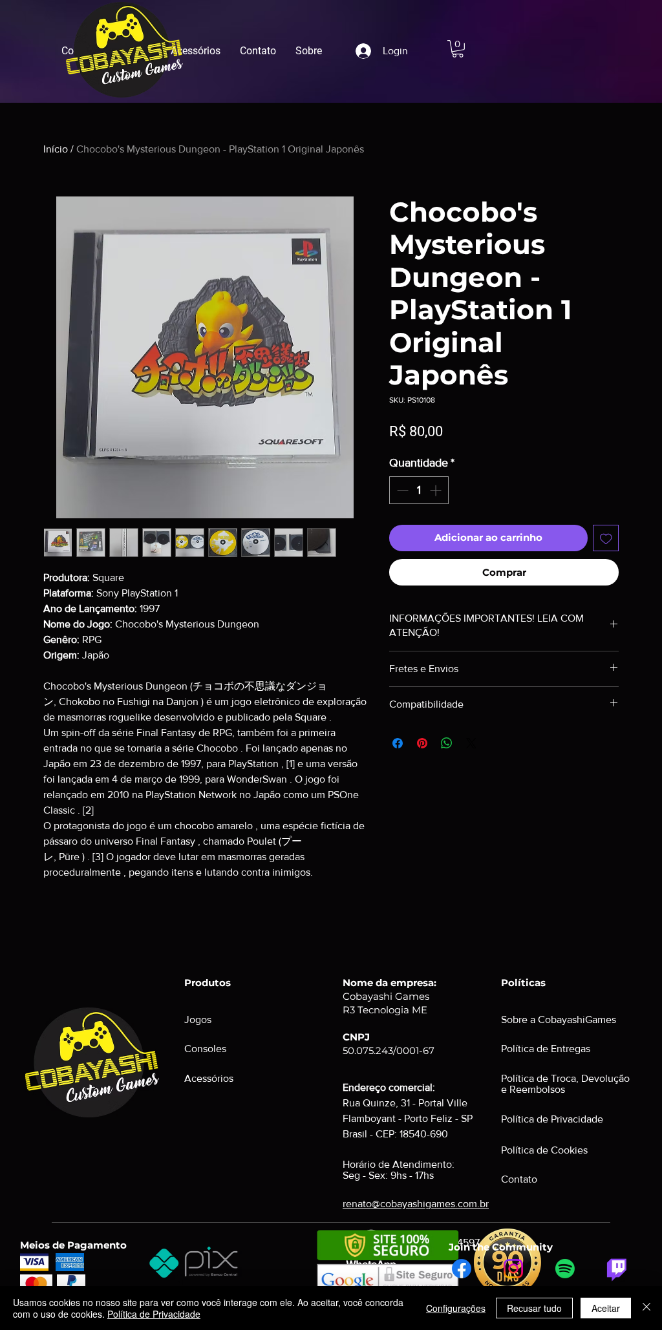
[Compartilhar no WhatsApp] (446, 743)
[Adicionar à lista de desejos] (606, 538)
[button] (457, 49)
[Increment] (437, 490)
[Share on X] (471, 743)
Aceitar (606, 1308)
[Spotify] (565, 1269)
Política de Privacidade (153, 1313)
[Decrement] (401, 490)
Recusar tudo (534, 1308)
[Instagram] (513, 1269)
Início (55, 148)
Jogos (197, 1019)
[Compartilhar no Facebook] (397, 743)
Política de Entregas (545, 1048)
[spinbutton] (419, 490)
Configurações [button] (456, 1308)
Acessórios (208, 1078)
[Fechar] (646, 1308)
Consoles (205, 1048)
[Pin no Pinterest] (422, 743)
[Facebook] (462, 1269)
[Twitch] (617, 1269)
